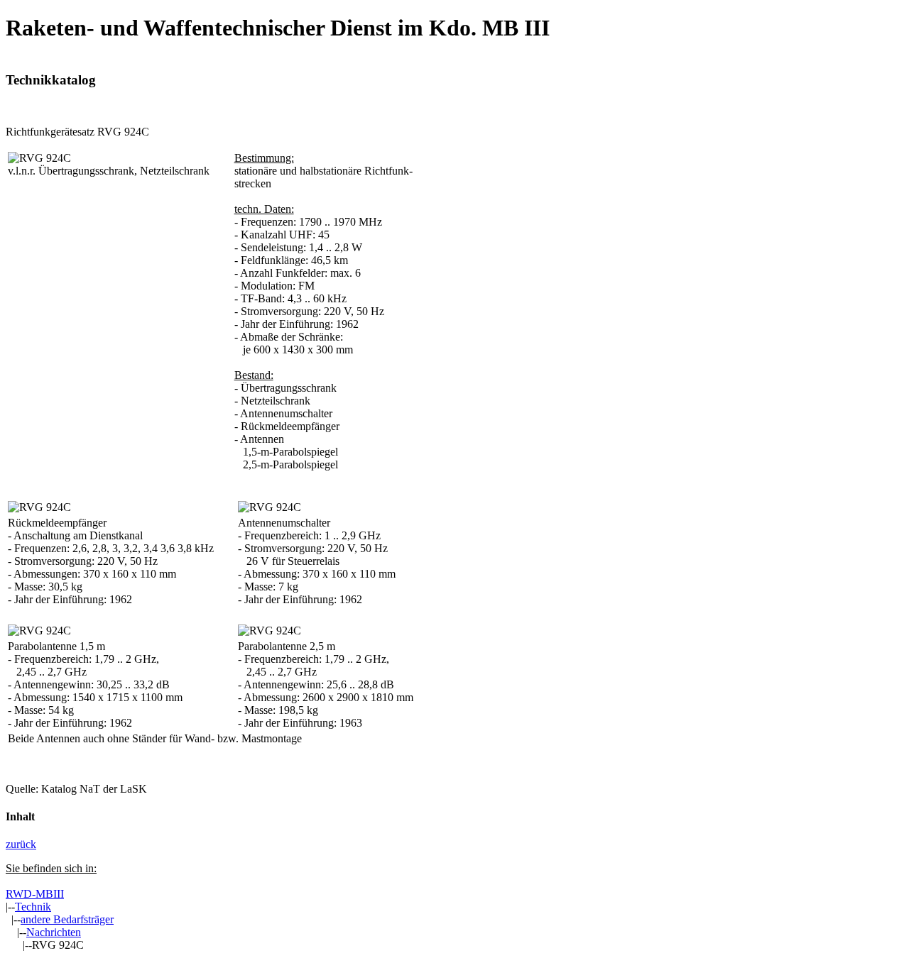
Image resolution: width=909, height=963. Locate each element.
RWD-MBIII (35, 894)
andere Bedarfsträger (67, 919)
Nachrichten (53, 932)
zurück (21, 844)
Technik (33, 907)
